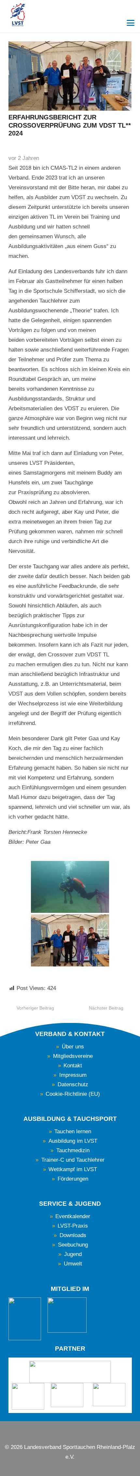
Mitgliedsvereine (73, 1056)
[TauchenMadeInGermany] (67, 1315)
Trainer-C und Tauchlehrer (73, 1160)
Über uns (73, 1047)
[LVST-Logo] (18, 15)
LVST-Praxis (73, 1226)
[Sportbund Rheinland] (110, 1394)
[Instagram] (76, 1430)
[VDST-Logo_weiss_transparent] (24, 1318)
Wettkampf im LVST (73, 1169)
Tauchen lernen (72, 1131)
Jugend (73, 1254)
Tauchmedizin (73, 1150)
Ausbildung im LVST (73, 1141)
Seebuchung (73, 1245)
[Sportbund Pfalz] (68, 1395)
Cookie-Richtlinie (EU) (73, 1094)
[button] (130, 23)
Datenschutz (73, 1084)
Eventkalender (72, 1216)
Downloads (73, 1235)
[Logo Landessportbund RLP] (70, 1372)
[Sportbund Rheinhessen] (28, 1396)
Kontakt (72, 1065)
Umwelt (73, 1264)
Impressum (73, 1075)
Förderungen (73, 1179)
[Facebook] (63, 1430)
